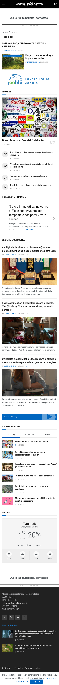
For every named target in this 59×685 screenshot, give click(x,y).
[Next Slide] (54, 217)
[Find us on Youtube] (17, 615)
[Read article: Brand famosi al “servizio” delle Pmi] (29, 117)
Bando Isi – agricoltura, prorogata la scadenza (30, 185)
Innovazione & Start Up (13, 56)
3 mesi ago (20, 312)
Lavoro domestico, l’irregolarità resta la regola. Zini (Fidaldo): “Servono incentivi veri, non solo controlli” (28, 304)
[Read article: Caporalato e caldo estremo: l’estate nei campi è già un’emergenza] (7, 646)
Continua (29, 230)
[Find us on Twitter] (11, 615)
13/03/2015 (44, 62)
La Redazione (9, 50)
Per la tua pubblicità (32, 666)
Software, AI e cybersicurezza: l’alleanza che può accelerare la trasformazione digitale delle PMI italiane (35, 632)
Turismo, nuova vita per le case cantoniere (28, 176)
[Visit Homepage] (29, 4)
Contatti (17, 666)
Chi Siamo (6, 666)
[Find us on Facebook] (4, 615)
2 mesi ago (20, 253)
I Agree (36, 681)
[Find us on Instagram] (24, 615)
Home (4, 32)
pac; (15, 32)
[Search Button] (55, 4)
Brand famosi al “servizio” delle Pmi (23, 140)
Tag (10, 32)
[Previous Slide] (5, 217)
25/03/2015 (20, 50)
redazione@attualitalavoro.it (14, 601)
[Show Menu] (3, 4)
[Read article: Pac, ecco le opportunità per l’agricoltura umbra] (13, 61)
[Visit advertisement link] (29, 79)
